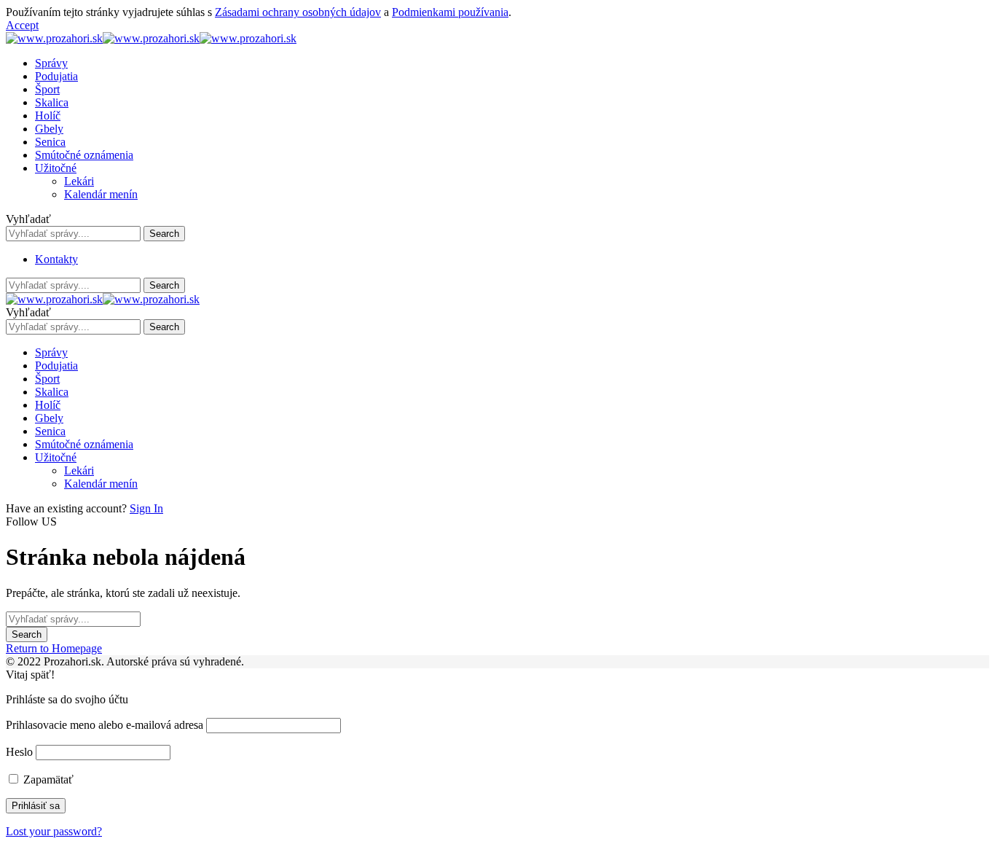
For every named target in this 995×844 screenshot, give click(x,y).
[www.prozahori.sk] (151, 38)
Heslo (19, 752)
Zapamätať (47, 779)
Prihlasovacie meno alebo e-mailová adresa (104, 725)
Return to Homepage (54, 648)
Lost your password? (54, 831)
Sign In (146, 508)
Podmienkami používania (450, 12)
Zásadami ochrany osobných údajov (298, 12)
